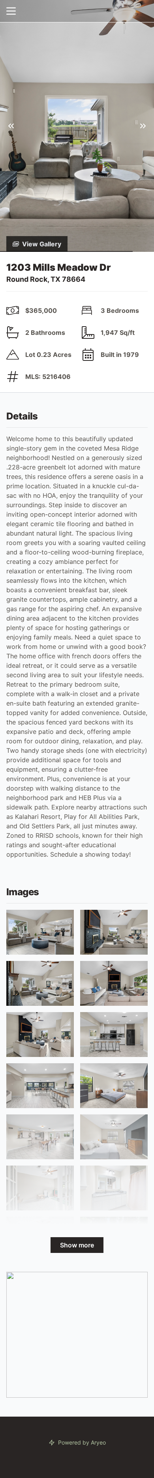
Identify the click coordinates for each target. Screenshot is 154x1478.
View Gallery (41, 244)
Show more (77, 1245)
